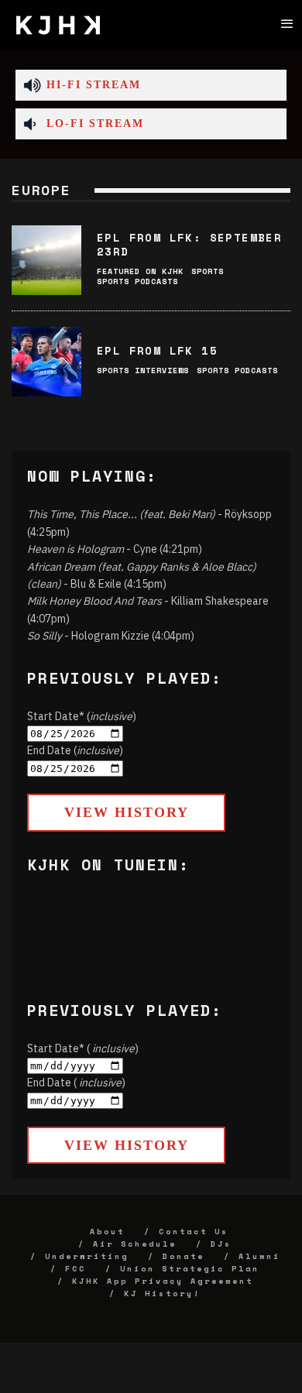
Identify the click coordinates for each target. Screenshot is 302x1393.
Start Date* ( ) (83, 1048)
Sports (207, 271)
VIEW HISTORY (126, 812)
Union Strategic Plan (189, 1269)
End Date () (75, 750)
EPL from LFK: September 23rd (189, 244)
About (107, 1231)
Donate (183, 1256)
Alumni (259, 1256)
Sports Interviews (143, 370)
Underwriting (87, 1256)
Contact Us (193, 1231)
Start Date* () (81, 716)
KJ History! (162, 1293)
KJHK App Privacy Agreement (162, 1281)
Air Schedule (135, 1244)
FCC (75, 1269)
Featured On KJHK (140, 271)
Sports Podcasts (137, 281)
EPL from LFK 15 (157, 350)
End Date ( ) (76, 1082)
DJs (221, 1244)
